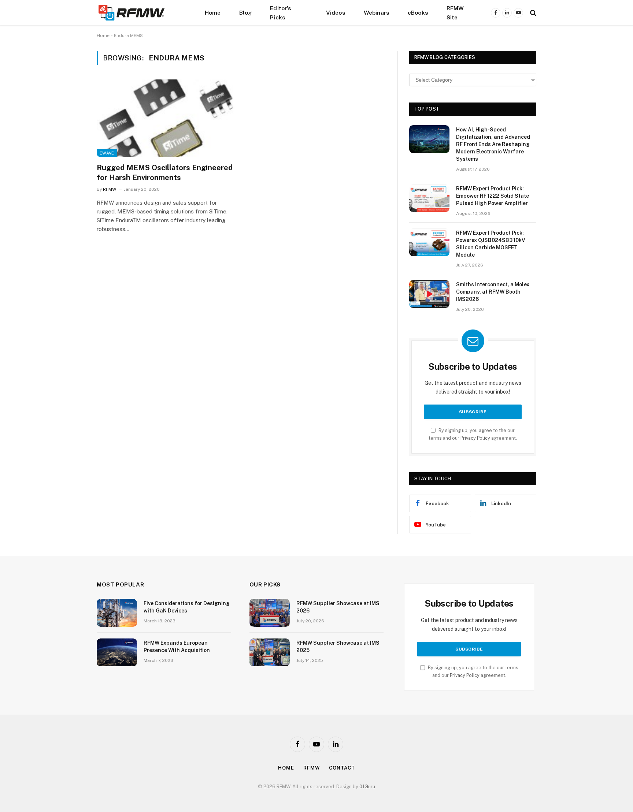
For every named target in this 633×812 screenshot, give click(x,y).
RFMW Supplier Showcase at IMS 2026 (338, 607)
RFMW (109, 189)
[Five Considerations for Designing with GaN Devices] (117, 613)
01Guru (367, 786)
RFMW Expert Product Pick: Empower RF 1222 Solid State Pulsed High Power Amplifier (492, 196)
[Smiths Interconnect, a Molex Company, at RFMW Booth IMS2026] (429, 294)
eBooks (418, 12)
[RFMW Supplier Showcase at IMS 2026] (269, 613)
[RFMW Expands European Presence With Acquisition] (117, 652)
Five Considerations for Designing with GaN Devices (187, 607)
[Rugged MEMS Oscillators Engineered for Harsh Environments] (165, 118)
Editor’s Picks (280, 13)
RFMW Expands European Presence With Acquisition (177, 646)
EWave (107, 153)
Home (213, 12)
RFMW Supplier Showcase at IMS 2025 (338, 646)
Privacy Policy (475, 438)
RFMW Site (455, 13)
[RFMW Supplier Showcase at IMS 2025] (269, 652)
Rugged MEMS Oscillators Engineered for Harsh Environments (165, 172)
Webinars (376, 12)
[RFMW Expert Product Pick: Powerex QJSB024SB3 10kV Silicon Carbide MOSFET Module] (429, 242)
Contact (342, 768)
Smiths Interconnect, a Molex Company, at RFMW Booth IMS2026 (492, 292)
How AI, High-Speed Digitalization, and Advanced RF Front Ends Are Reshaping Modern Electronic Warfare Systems (493, 144)
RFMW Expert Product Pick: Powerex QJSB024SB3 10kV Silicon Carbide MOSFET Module (490, 244)
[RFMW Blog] (142, 12)
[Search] (532, 12)
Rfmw (311, 768)
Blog (245, 12)
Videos (335, 12)
